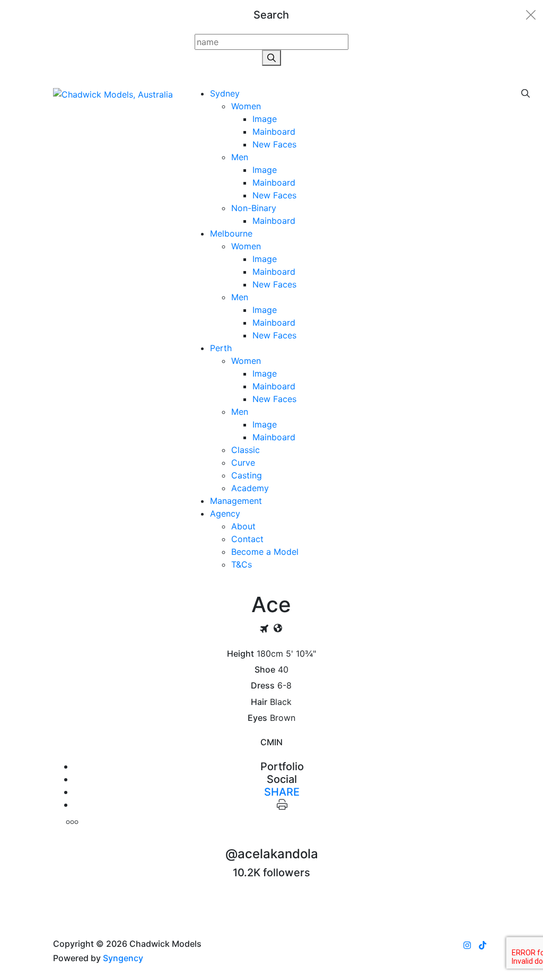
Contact (247, 539)
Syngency (123, 958)
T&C (241, 564)
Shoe (265, 670)
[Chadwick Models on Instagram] (467, 945)
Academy (250, 488)
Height (240, 654)
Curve (243, 462)
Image (264, 119)
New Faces (274, 144)
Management (236, 500)
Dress (263, 686)
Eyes (257, 718)
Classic (245, 450)
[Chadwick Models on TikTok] (482, 945)
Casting (246, 475)
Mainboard (273, 131)
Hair (259, 702)
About (243, 526)
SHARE (282, 792)
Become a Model (265, 551)
